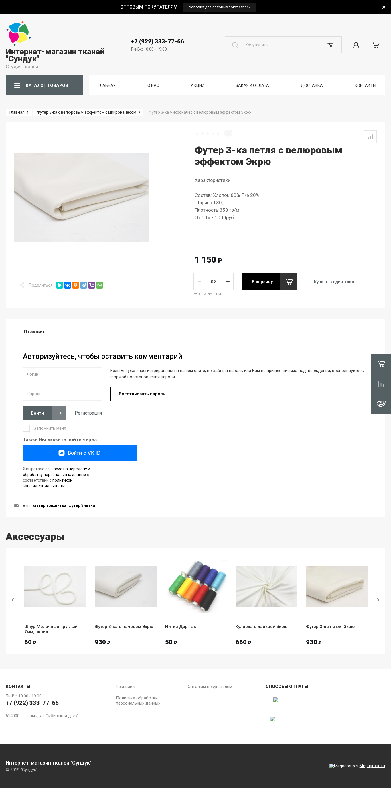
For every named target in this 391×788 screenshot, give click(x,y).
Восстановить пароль (142, 394)
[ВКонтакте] (67, 285)
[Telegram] (83, 285)
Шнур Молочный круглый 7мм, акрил (51, 629)
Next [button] (378, 599)
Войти (37, 413)
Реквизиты (126, 686)
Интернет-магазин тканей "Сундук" (55, 55)
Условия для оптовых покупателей (220, 7)
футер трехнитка (49, 505)
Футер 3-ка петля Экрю (330, 626)
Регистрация (88, 413)
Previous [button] (13, 599)
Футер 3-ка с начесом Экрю (124, 626)
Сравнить (370, 136)
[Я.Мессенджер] (59, 285)
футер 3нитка (81, 505)
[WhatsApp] (99, 285)
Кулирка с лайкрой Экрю (261, 626)
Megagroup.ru (372, 765)
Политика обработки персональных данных (138, 700)
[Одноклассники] (75, 285)
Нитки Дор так (180, 626)
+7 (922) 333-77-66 (157, 41)
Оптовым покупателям (210, 686)
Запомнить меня (50, 428)
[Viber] (91, 285)
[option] (188, 7)
